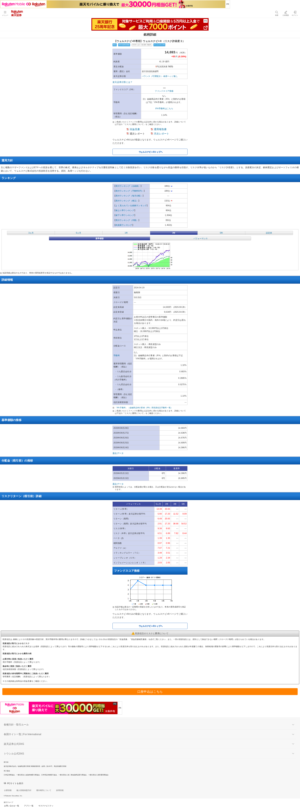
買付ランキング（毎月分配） (128, 196)
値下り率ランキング (124, 215)
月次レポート (161, 133)
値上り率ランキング (124, 210)
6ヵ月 (78, 233)
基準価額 (99, 238)
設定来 (269, 233)
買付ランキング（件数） (126, 220)
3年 (173, 233)
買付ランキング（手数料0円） (129, 191)
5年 (221, 233)
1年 (126, 233)
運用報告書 (160, 129)
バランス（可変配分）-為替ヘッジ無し (160, 76)
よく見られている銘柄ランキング (131, 205)
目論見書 (135, 129)
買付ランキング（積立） (126, 201)
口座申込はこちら (150, 691)
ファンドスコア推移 (164, 91)
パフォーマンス (200, 238)
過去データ (118, 453)
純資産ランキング (123, 225)
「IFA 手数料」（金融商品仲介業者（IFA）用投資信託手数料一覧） (144, 408)
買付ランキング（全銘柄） (127, 186)
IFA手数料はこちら (164, 108)
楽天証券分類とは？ (122, 82)
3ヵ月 (31, 233)
